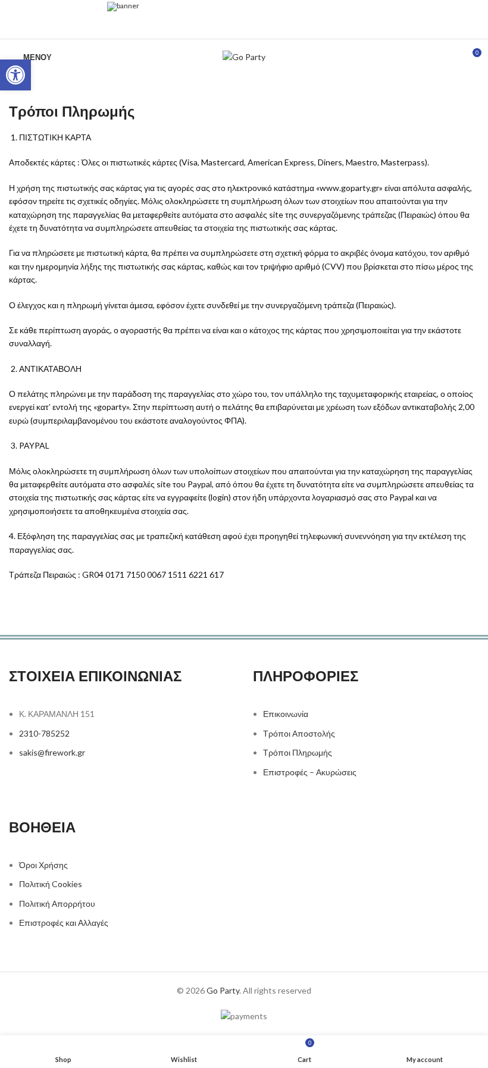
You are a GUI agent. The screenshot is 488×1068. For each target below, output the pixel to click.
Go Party (223, 990)
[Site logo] (244, 56)
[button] (15, 74)
